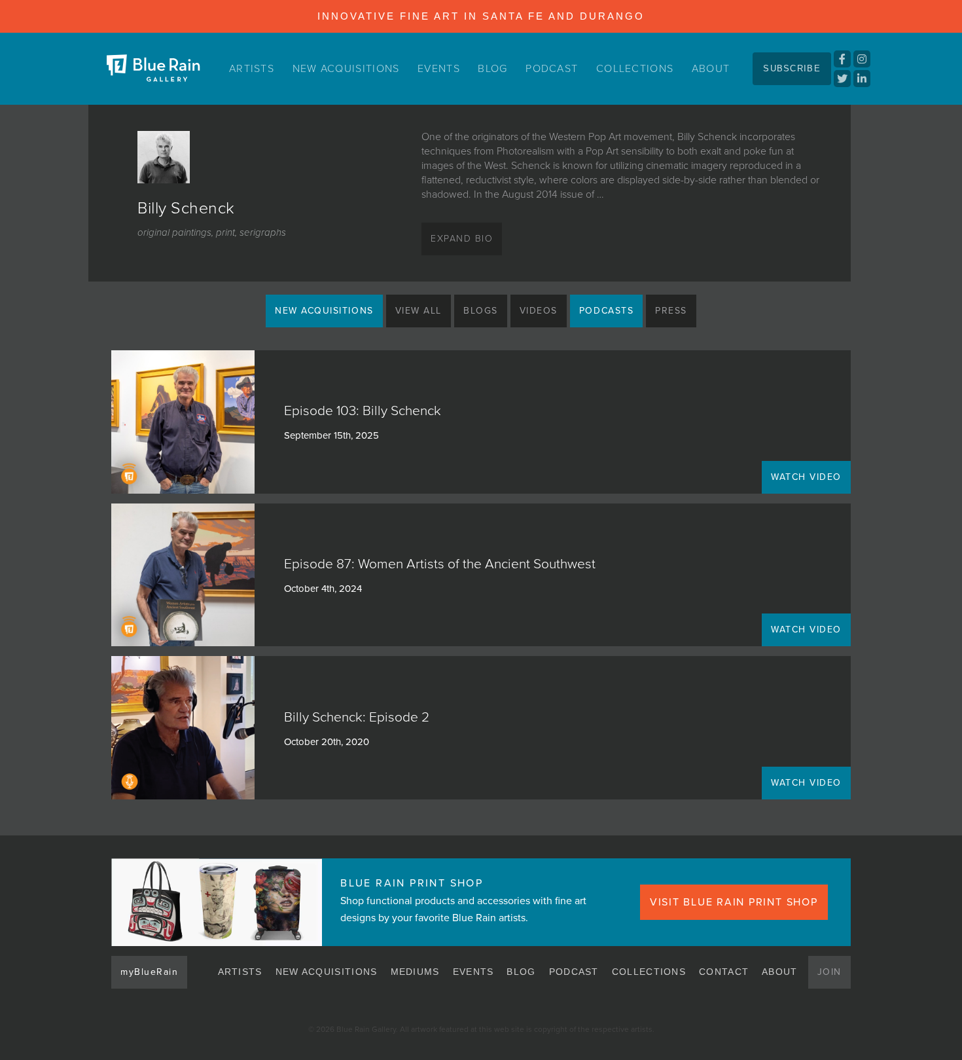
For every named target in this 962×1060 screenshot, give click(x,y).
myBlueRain (149, 972)
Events (439, 68)
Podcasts (606, 310)
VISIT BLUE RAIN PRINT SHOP (734, 902)
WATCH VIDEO (806, 477)
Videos (539, 310)
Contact (724, 971)
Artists (251, 68)
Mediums (415, 971)
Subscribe (792, 68)
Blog (492, 68)
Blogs (480, 310)
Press (671, 310)
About (711, 68)
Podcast (552, 68)
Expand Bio (462, 238)
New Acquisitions (346, 68)
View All (418, 310)
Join (829, 972)
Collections (634, 68)
